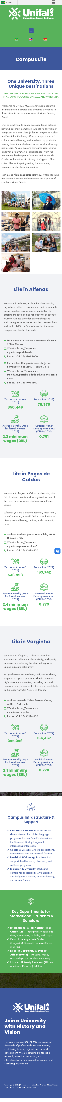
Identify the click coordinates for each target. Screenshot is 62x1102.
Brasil (9, 2)
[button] (31, 30)
